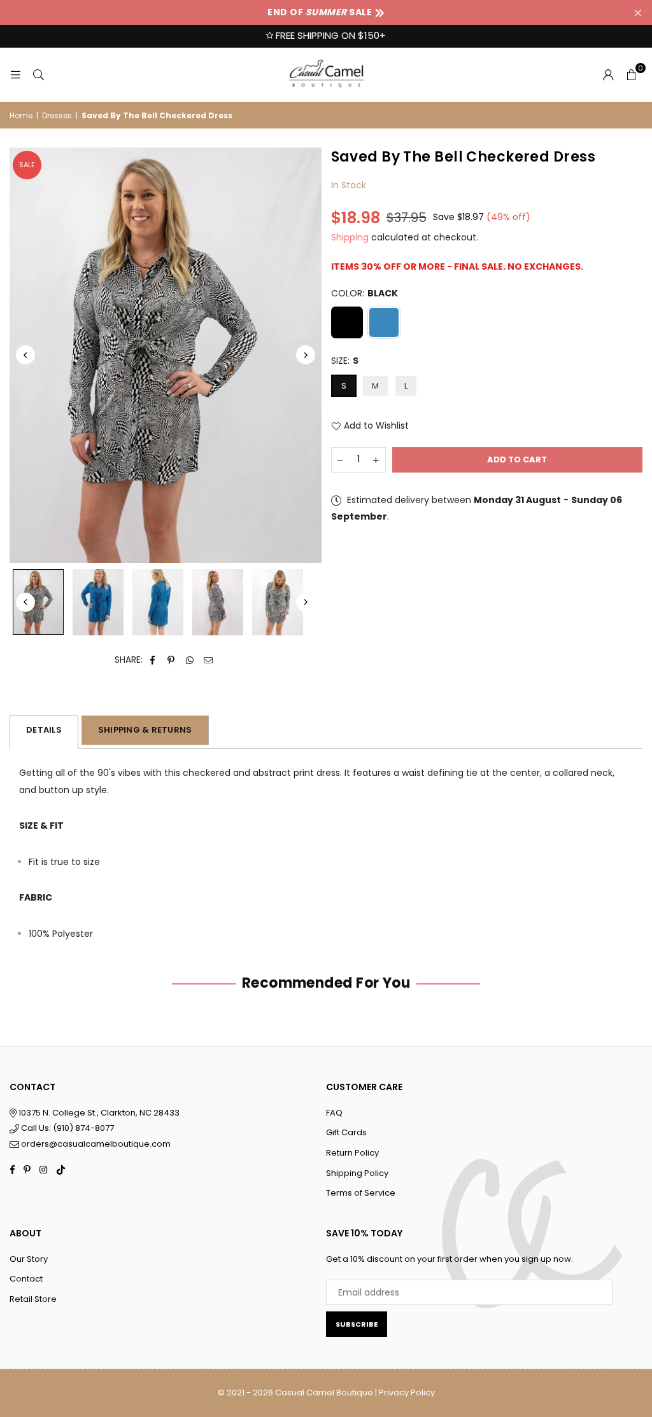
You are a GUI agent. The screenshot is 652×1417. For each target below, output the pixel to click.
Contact (26, 1279)
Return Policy (352, 1153)
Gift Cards (346, 1132)
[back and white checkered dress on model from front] (277, 602)
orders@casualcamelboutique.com (96, 1144)
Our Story (29, 1259)
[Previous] (25, 354)
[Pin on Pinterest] (171, 659)
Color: (364, 293)
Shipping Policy (357, 1173)
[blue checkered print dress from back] (157, 602)
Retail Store (33, 1299)
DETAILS (44, 730)
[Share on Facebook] (153, 659)
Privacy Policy (407, 1392)
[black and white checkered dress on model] (38, 602)
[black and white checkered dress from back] (217, 602)
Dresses (57, 115)
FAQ (334, 1113)
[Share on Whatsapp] (190, 659)
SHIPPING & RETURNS (145, 730)
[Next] (305, 354)
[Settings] (608, 74)
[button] (631, 74)
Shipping (350, 237)
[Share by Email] (208, 659)
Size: (344, 360)
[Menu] (15, 74)
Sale (27, 165)
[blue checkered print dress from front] (98, 602)
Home (21, 115)
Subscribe (357, 1324)
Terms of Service (360, 1193)
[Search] (38, 74)
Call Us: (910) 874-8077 (66, 1128)
